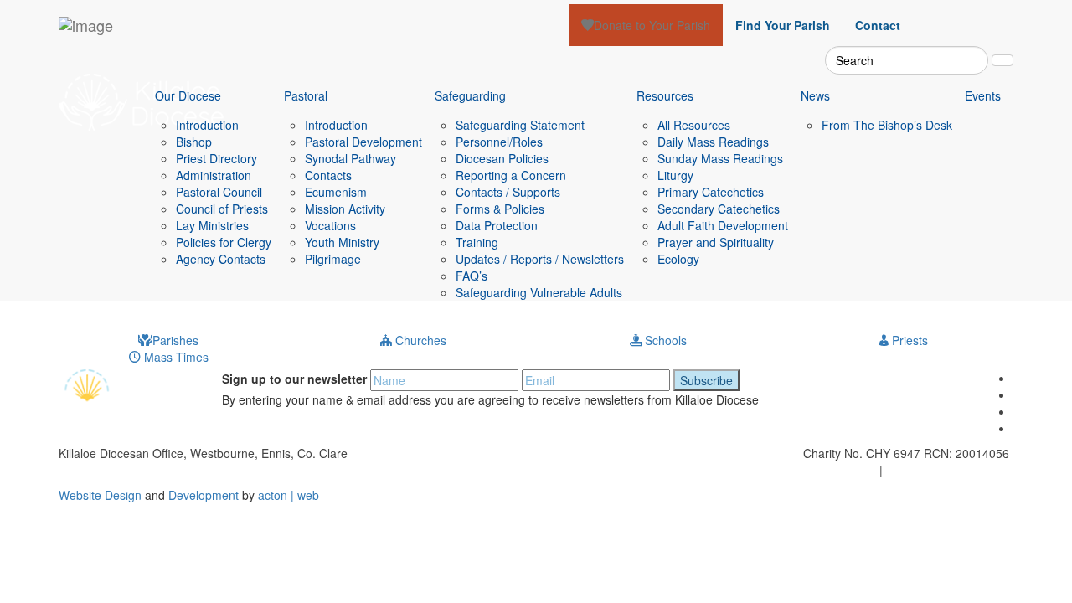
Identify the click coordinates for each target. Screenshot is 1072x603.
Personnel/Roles (499, 141)
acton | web (288, 495)
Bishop (194, 141)
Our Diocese (188, 95)
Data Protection (497, 225)
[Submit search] (1002, 60)
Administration (213, 175)
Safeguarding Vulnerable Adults (539, 292)
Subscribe (706, 380)
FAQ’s (471, 275)
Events (983, 95)
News (815, 95)
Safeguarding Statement (520, 124)
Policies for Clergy (223, 242)
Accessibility (918, 469)
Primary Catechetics (710, 191)
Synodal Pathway (350, 158)
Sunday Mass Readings (720, 158)
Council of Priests (222, 208)
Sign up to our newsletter (294, 378)
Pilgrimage (333, 258)
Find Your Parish (782, 25)
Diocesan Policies (502, 158)
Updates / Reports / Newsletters (540, 258)
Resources (664, 95)
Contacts (328, 175)
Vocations (330, 225)
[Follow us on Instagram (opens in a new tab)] (975, 16)
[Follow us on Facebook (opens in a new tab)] (950, 16)
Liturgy (675, 175)
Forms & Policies (500, 208)
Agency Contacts (220, 258)
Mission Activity (345, 208)
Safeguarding (470, 95)
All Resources (693, 124)
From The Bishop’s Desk (887, 124)
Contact (877, 25)
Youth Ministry (342, 242)
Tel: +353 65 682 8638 (118, 469)
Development (203, 495)
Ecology (678, 258)
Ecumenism (336, 191)
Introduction (207, 124)
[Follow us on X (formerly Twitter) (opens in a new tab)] (925, 16)
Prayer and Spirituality (715, 242)
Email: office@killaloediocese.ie (273, 469)
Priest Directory (216, 158)
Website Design (100, 495)
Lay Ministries (212, 225)
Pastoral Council (219, 191)
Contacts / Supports (508, 191)
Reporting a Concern (511, 175)
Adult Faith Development (722, 225)
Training (477, 242)
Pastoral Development (363, 141)
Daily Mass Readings (713, 141)
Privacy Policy (839, 469)
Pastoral (305, 95)
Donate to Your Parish (652, 25)
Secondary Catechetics (718, 208)
